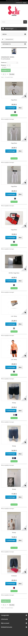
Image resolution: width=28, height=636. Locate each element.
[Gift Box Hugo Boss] (14, 261)
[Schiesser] (14, 564)
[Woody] (14, 391)
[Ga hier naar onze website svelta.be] (14, 0)
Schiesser (14, 575)
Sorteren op (3, 62)
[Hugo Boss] (14, 88)
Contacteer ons (19, 2)
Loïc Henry (14, 316)
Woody (14, 402)
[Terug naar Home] (2, 39)
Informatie (7, 44)
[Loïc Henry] (14, 305)
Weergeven (3, 65)
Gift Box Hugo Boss (14, 273)
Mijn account (5, 623)
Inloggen (24, 2)
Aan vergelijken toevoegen (8, 119)
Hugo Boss (14, 100)
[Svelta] (14, 11)
